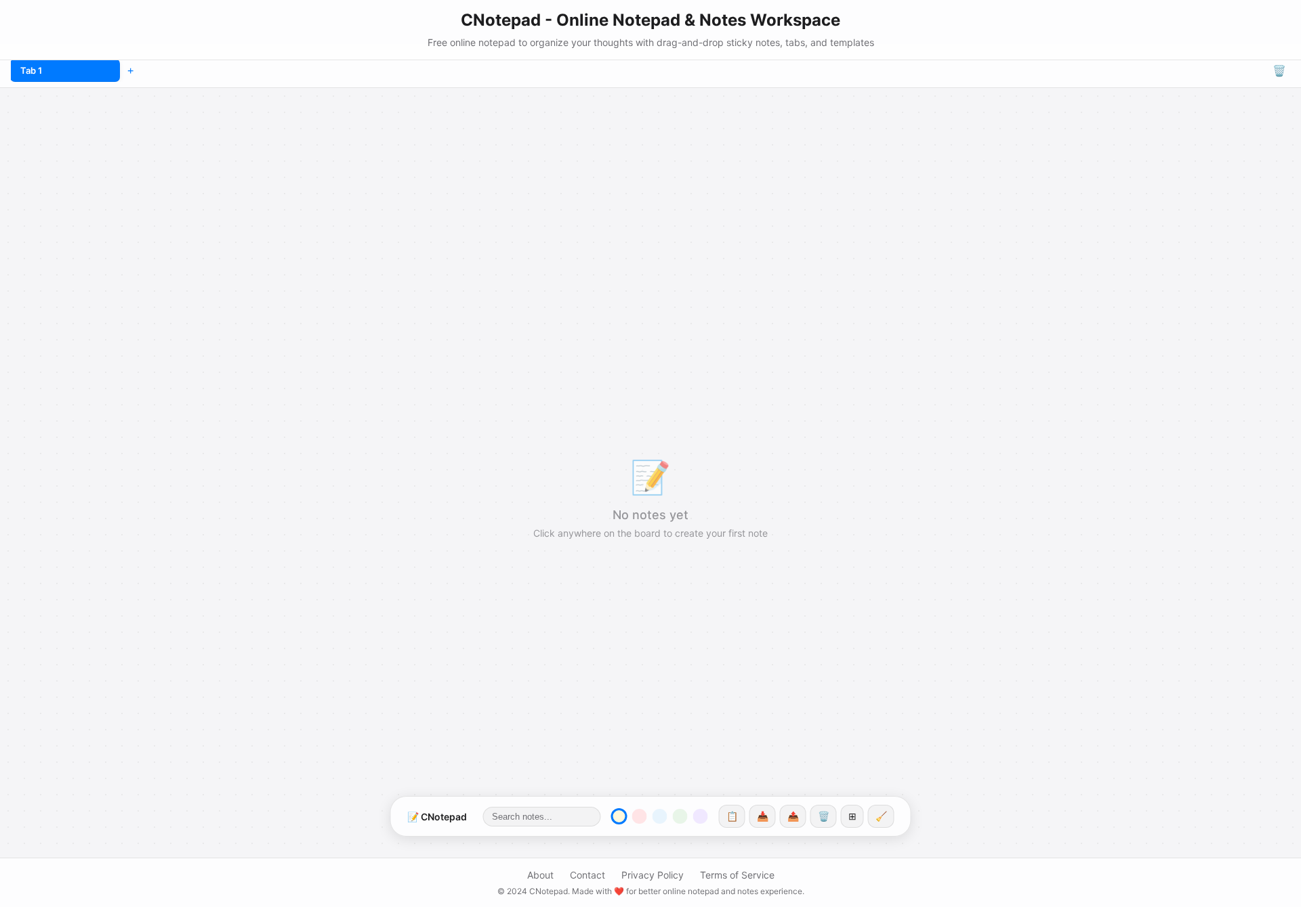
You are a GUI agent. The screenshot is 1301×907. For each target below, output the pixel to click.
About (540, 875)
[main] (650, 497)
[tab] (65, 70)
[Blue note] (660, 816)
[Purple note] (700, 816)
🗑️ (1279, 70)
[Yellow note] (619, 816)
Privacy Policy (652, 875)
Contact (587, 875)
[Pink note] (639, 816)
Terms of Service (737, 875)
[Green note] (680, 816)
